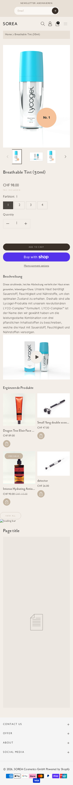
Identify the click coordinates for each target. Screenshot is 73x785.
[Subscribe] (55, 11)
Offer (7, 734)
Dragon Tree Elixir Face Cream (21, 431)
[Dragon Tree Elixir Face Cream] (19, 409)
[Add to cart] (6, 443)
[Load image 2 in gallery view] (36, 157)
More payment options (36, 266)
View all (10, 515)
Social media (13, 752)
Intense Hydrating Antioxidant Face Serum (29, 489)
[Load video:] (36, 357)
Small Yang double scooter (53, 422)
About (8, 743)
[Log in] (50, 23)
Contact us (12, 724)
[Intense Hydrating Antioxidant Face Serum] (19, 468)
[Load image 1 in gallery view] (16, 157)
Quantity (8, 214)
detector (42, 481)
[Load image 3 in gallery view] (51, 157)
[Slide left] (7, 156)
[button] (65, 23)
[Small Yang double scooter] (53, 405)
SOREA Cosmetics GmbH (29, 769)
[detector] (53, 464)
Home (8, 34)
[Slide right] (65, 156)
